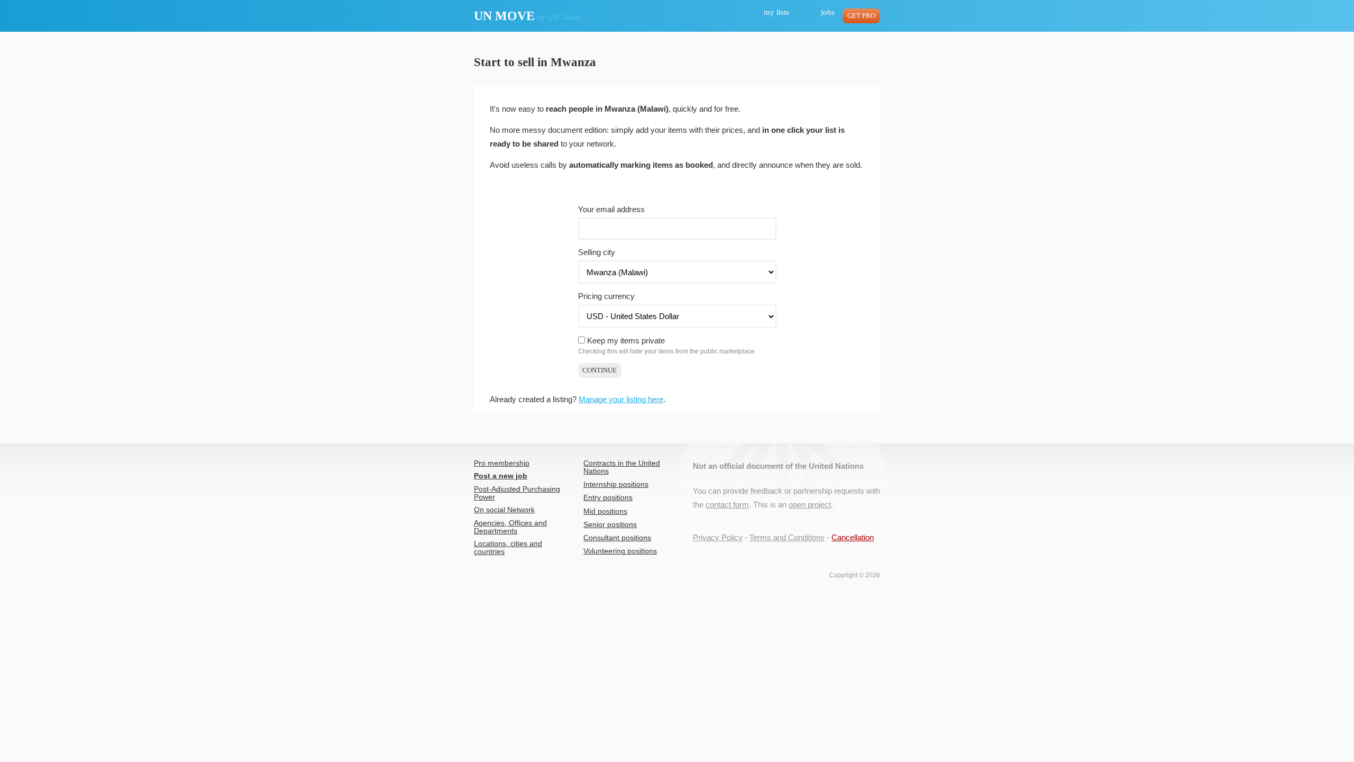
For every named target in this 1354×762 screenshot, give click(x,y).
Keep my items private (626, 340)
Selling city (596, 252)
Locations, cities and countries (508, 548)
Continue (599, 370)
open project (810, 504)
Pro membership (501, 463)
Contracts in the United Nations (621, 467)
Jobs (828, 12)
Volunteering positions (620, 551)
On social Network (504, 510)
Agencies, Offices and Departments (510, 527)
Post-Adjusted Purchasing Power (517, 493)
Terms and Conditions (787, 537)
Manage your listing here (621, 399)
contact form (727, 504)
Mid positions (605, 511)
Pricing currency (606, 296)
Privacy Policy (718, 537)
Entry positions (608, 498)
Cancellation (852, 537)
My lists (776, 12)
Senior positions (610, 525)
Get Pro (861, 16)
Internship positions (615, 484)
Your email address (611, 209)
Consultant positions (617, 538)
